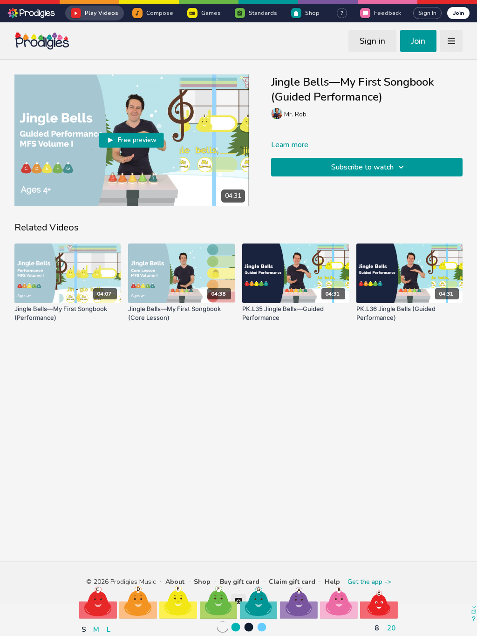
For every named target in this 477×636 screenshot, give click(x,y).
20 (391, 628)
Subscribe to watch (362, 167)
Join (458, 12)
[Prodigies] (31, 13)
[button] (98, 602)
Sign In (427, 13)
